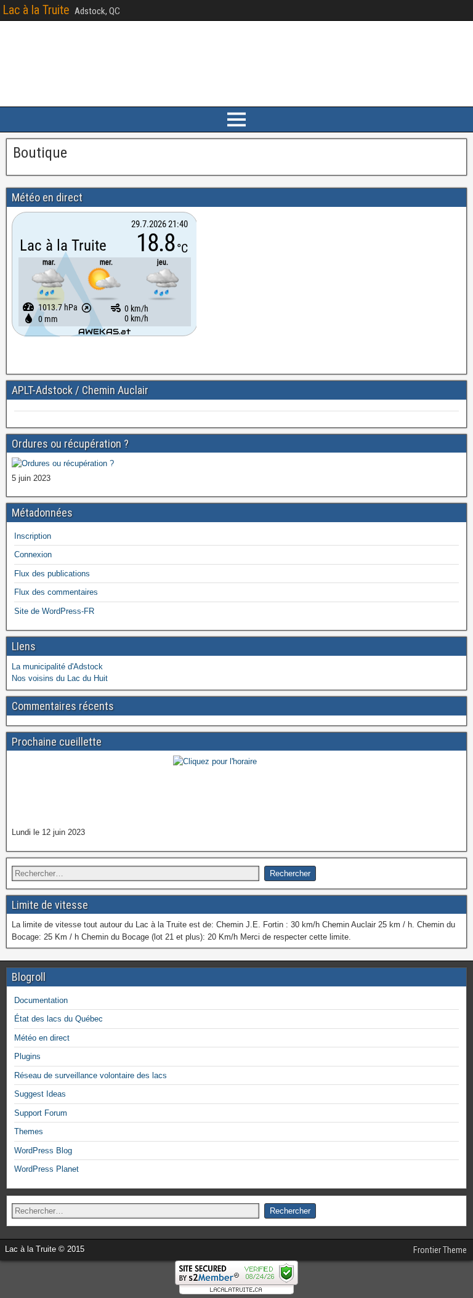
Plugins (27, 1056)
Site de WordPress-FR (54, 611)
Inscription (32, 536)
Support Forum (40, 1113)
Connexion (33, 554)
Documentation (41, 1000)
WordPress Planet (46, 1169)
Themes (28, 1131)
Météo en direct (42, 1037)
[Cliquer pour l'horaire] (63, 463)
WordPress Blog (43, 1150)
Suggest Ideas (40, 1093)
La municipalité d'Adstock (57, 666)
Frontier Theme (440, 1250)
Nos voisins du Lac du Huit (60, 678)
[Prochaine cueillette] (236, 790)
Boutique (40, 152)
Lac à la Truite (36, 9)
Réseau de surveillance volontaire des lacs (90, 1075)
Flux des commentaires (56, 592)
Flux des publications (52, 573)
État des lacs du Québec (58, 1018)
